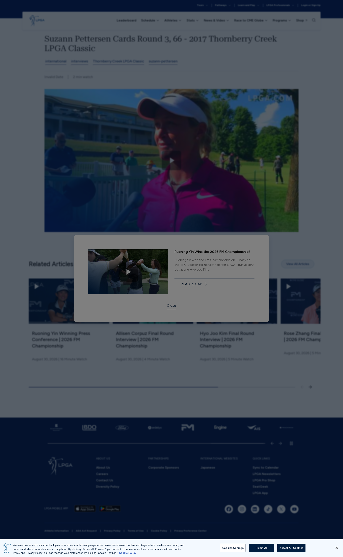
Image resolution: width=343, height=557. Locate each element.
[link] (194, 284)
